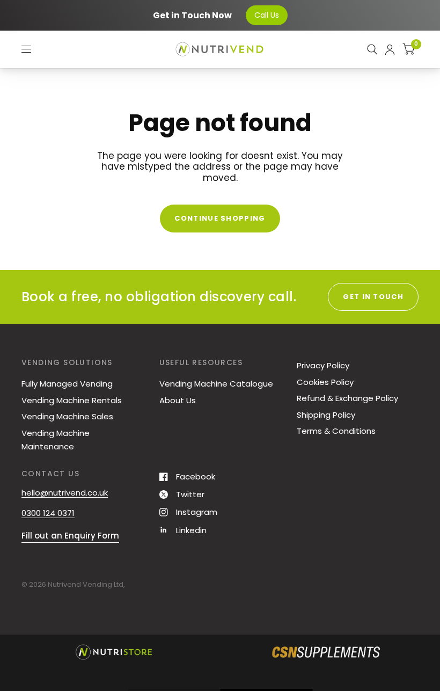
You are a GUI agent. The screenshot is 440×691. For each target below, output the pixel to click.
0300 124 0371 (48, 513)
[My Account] (390, 49)
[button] (15, 652)
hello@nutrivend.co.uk (64, 492)
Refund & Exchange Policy (347, 398)
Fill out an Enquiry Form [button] (70, 535)
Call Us (266, 15)
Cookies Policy (325, 382)
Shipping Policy (326, 414)
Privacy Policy (323, 365)
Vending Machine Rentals (71, 400)
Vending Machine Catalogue (216, 383)
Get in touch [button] (373, 297)
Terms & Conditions (336, 431)
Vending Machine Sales (67, 416)
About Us (177, 400)
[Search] (372, 49)
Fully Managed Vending (67, 383)
